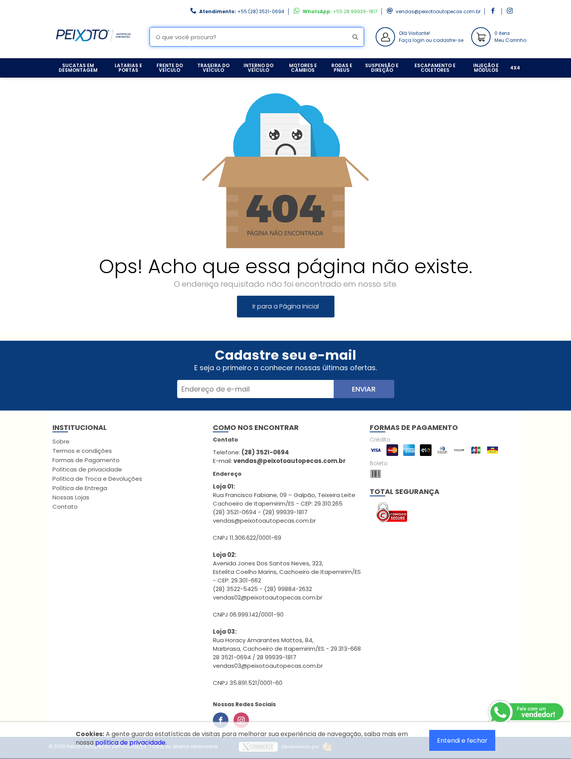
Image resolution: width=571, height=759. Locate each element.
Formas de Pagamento (86, 460)
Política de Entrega (79, 488)
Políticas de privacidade (87, 469)
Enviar (364, 389)
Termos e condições (82, 451)
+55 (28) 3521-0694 (260, 11)
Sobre (61, 441)
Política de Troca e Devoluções (97, 479)
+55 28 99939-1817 (355, 11)
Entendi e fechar (462, 740)
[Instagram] (241, 720)
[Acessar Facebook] (494, 11)
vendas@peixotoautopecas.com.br (438, 11)
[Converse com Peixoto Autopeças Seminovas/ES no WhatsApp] (526, 712)
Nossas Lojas (70, 497)
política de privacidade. (131, 742)
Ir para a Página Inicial (285, 306)
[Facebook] (220, 720)
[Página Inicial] (93, 52)
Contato (65, 507)
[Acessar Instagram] (511, 11)
